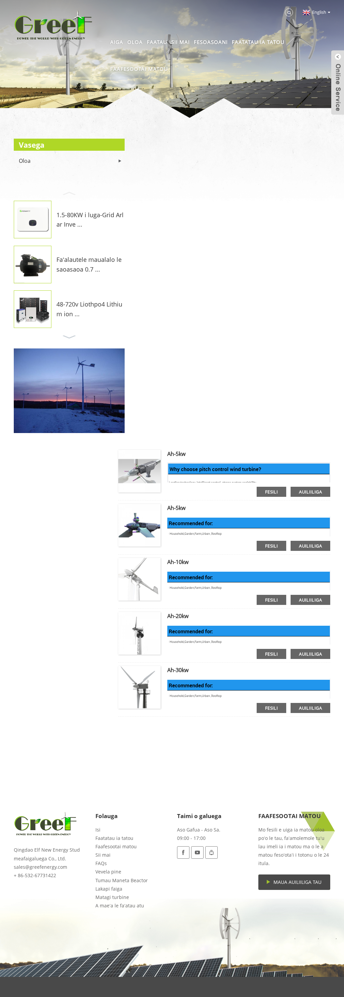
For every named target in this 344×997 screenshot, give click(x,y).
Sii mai (180, 42)
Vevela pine (108, 871)
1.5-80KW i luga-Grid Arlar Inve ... (90, 220)
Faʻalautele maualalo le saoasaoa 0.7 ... (89, 264)
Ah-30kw (177, 670)
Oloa (135, 42)
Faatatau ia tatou (258, 42)
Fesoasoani (211, 42)
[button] (69, 192)
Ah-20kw (177, 616)
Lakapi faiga (108, 889)
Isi (97, 829)
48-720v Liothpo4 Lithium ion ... (89, 309)
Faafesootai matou (139, 68)
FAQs (101, 863)
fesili (271, 492)
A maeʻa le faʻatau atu (119, 905)
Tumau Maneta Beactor (121, 880)
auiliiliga (310, 492)
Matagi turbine (112, 897)
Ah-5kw (176, 454)
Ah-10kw (177, 562)
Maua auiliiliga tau (297, 882)
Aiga (116, 42)
